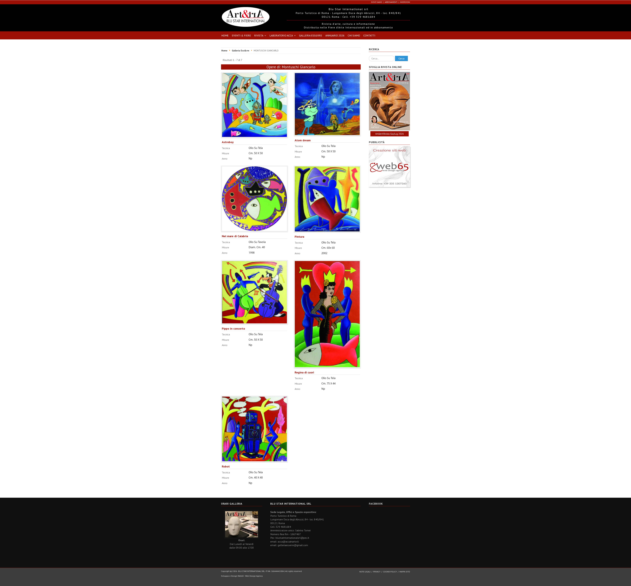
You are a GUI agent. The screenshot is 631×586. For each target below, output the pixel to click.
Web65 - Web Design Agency (250, 576)
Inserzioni (405, 2)
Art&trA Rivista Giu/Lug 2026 (389, 133)
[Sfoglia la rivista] (389, 101)
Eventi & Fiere (241, 35)
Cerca (401, 58)
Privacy (376, 571)
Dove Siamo (376, 2)
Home (225, 35)
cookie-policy (390, 571)
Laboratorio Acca (281, 35)
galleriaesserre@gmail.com (293, 545)
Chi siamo (354, 35)
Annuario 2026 (334, 35)
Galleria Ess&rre (310, 35)
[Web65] (389, 166)
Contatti (369, 35)
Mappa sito (404, 571)
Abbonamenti (391, 2)
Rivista (258, 35)
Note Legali (365, 571)
